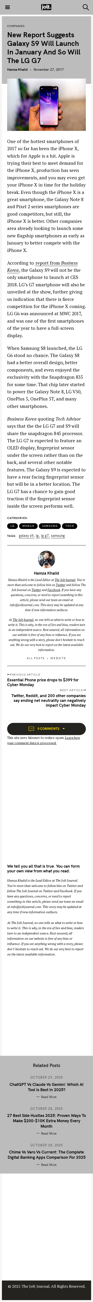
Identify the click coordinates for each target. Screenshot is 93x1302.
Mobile (28, 526)
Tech (69, 526)
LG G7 (45, 536)
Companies (16, 26)
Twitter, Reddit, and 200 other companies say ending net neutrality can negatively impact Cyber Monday (48, 700)
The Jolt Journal (65, 580)
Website (58, 658)
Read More (49, 1097)
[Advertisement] (46, 808)
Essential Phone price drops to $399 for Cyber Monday (43, 682)
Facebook (53, 590)
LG (12, 526)
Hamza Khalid (17, 69)
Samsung (50, 526)
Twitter (60, 585)
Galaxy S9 (26, 536)
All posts (36, 658)
